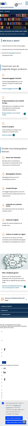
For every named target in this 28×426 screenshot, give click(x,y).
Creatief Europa (11, 188)
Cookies (5, 395)
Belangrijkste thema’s (13, 174)
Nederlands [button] (19, 3)
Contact (5, 390)
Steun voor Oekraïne (13, 157)
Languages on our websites (10, 394)
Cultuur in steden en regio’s (15, 234)
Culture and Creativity (10, 321)
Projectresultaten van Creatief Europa (13, 102)
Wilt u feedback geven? (10, 273)
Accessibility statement (9, 331)
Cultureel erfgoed (12, 220)
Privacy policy (6, 396)
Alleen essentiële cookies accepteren (16, 422)
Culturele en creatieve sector (14, 205)
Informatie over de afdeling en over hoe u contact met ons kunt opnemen (14, 339)
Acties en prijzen (8, 127)
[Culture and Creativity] (3, 3)
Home (1, 11)
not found (7, 11)
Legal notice (6, 398)
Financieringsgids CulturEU (11, 78)
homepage (11, 53)
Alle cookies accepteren (14, 418)
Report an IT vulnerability (10, 392)
